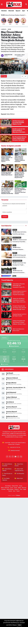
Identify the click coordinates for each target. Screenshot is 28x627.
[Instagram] (12, 456)
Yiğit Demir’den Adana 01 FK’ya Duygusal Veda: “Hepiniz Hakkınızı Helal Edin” (20, 159)
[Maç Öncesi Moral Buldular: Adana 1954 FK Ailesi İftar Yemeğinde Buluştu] (14, 66)
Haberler (3, 29)
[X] (10, 456)
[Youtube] (15, 456)
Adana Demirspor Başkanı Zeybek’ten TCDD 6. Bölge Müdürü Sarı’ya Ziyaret (6, 159)
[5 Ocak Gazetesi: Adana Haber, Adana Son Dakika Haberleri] (14, 4)
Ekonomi (11, 10)
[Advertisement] (14, 562)
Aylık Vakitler (5, 364)
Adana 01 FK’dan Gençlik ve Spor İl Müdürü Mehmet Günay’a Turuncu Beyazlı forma (19, 175)
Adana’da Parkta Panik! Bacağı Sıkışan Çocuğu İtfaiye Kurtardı (19, 233)
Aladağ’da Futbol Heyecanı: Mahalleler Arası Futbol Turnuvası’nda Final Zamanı (20, 191)
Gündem (4, 10)
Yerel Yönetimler (17, 260)
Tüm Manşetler (20, 473)
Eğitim (14, 252)
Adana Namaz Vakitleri (7, 469)
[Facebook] (7, 456)
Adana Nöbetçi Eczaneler (7, 464)
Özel (14, 245)
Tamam (19, 625)
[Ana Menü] (1, 4)
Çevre (11, 487)
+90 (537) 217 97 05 (15, 447)
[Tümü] (26, 225)
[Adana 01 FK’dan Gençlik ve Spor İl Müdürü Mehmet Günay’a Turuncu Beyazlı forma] (21, 167)
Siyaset (18, 10)
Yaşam (18, 491)
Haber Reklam (10, 489)
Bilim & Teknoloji (5, 487)
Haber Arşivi (20, 478)
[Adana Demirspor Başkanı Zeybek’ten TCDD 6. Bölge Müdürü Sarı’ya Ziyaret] (7, 151)
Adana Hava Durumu (19, 464)
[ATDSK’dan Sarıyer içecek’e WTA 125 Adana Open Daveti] (7, 167)
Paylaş (4, 76)
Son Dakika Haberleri (6, 479)
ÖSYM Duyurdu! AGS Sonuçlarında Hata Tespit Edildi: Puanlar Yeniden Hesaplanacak (14, 15)
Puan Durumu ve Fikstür (7, 474)
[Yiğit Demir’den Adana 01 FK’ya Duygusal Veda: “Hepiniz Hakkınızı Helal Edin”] (21, 151)
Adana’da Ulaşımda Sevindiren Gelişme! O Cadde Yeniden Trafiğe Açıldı (19, 272)
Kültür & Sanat (17, 237)
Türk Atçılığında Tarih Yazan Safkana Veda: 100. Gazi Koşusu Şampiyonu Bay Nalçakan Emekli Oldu (7, 191)
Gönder (4, 216)
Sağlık (24, 489)
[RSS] (21, 456)
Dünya (15, 487)
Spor (23, 10)
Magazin (16, 489)
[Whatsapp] (18, 456)
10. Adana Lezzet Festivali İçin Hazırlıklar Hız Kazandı (20, 241)
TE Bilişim (18, 495)
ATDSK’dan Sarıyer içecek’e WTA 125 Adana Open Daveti (6, 174)
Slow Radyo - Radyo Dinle (11, 485)
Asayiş (14, 229)
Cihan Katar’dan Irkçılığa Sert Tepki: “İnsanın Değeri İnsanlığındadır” (19, 264)
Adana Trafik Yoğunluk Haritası (19, 469)
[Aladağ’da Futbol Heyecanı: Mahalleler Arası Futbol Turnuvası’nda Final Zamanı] (21, 183)
